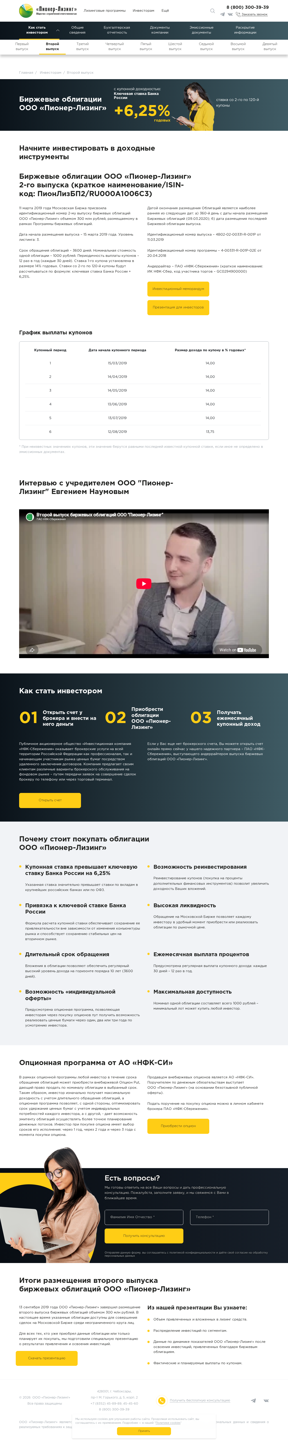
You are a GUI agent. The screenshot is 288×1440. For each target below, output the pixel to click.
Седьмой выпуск (206, 47)
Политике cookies (168, 1423)
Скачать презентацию (46, 1358)
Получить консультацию (144, 1235)
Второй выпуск (52, 47)
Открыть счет (50, 800)
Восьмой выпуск (238, 47)
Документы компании (160, 30)
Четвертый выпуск (115, 47)
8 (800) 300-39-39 (248, 7)
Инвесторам (143, 10)
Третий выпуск (82, 47)
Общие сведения (77, 30)
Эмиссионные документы (202, 30)
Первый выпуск (22, 47)
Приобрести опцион (178, 1126)
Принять (144, 1431)
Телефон (205, 1217)
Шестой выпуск (175, 47)
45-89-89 (114, 1403)
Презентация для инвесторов (178, 307)
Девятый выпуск (270, 47)
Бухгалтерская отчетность (117, 30)
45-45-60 (130, 1403)
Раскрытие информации (245, 30)
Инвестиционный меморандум (178, 288)
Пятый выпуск (146, 47)
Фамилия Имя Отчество (132, 1217)
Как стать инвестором (37, 30)
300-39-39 (120, 1409)
